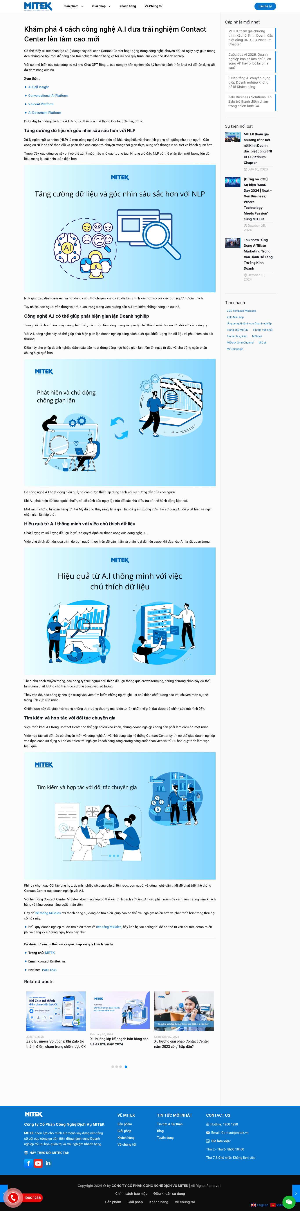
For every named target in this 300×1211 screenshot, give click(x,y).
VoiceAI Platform (41, 104)
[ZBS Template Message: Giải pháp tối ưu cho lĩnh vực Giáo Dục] (56, 1011)
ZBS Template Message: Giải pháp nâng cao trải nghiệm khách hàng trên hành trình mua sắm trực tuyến (118, 1046)
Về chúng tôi (126, 1145)
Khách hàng (126, 1138)
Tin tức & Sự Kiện (170, 1124)
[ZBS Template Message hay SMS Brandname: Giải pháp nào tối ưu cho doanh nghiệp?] (184, 1011)
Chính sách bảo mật (131, 1193)
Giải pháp (124, 1131)
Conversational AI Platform (48, 96)
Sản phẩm (124, 1124)
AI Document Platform (44, 113)
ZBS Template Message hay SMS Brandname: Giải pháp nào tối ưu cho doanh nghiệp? (183, 1046)
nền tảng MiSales (108, 927)
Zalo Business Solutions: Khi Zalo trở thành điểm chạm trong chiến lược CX (250, 101)
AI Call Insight (38, 87)
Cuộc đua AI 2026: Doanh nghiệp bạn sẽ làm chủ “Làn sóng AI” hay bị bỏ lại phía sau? (249, 61)
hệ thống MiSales (48, 913)
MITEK (50, 953)
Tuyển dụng (165, 1138)
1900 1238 (49, 970)
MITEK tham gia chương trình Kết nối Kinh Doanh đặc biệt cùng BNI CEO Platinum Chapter (250, 37)
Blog (160, 1131)
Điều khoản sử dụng (169, 1193)
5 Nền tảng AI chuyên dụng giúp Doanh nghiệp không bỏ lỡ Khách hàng (249, 82)
